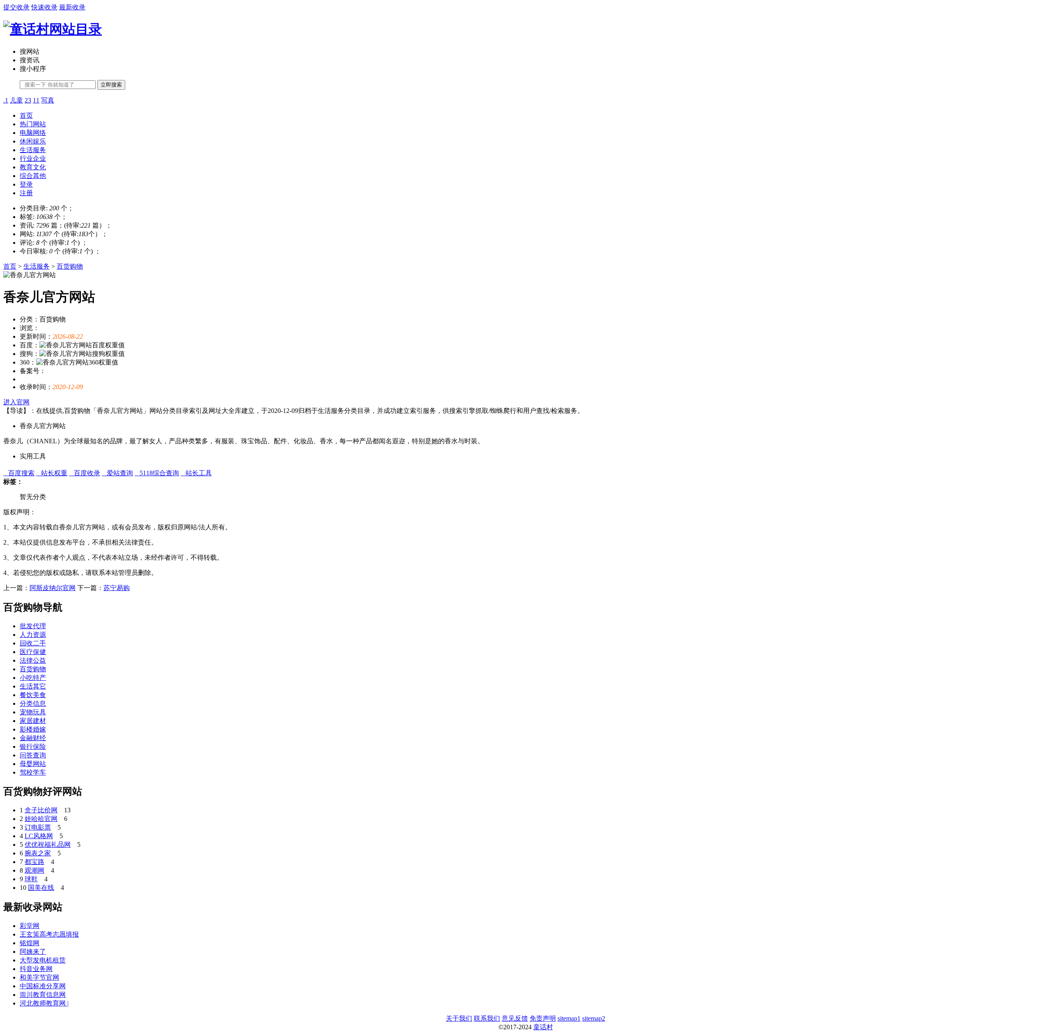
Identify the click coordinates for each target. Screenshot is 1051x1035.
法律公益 (33, 660)
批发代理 (33, 625)
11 (36, 100)
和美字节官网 (39, 977)
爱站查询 (117, 473)
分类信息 (33, 703)
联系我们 (487, 1018)
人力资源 (33, 634)
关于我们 (459, 1018)
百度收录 (84, 473)
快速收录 (44, 7)
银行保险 (33, 746)
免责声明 (543, 1018)
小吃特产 (33, 677)
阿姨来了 (33, 951)
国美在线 (41, 887)
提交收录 (16, 7)
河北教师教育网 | (44, 1003)
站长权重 (51, 473)
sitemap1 (569, 1018)
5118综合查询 (157, 473)
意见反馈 (515, 1018)
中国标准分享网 (43, 986)
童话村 (543, 1027)
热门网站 (33, 124)
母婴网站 (33, 763)
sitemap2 (593, 1018)
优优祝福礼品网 (48, 844)
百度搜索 (18, 473)
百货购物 (70, 266)
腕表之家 (38, 853)
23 (28, 100)
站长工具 (196, 473)
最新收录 (72, 7)
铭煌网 (29, 942)
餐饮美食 (33, 694)
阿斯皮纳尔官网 (53, 587)
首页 (26, 115)
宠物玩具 (33, 712)
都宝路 (34, 861)
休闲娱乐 (33, 141)
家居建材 (33, 720)
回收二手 (33, 643)
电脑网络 (33, 132)
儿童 (16, 100)
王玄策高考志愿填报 (49, 934)
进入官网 (16, 402)
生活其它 (33, 686)
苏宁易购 (116, 587)
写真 (47, 100)
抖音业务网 (36, 968)
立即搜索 (111, 85)
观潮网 (34, 870)
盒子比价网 (41, 810)
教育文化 (33, 167)
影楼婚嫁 (33, 729)
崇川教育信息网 (43, 994)
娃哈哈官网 (41, 818)
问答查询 (33, 755)
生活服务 (33, 149)
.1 (5, 100)
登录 (26, 184)
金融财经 (33, 737)
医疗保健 (33, 651)
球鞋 (31, 878)
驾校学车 (33, 772)
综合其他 (33, 175)
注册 (26, 192)
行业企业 (33, 158)
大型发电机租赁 (43, 960)
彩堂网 (29, 925)
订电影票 (38, 827)
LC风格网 (39, 835)
